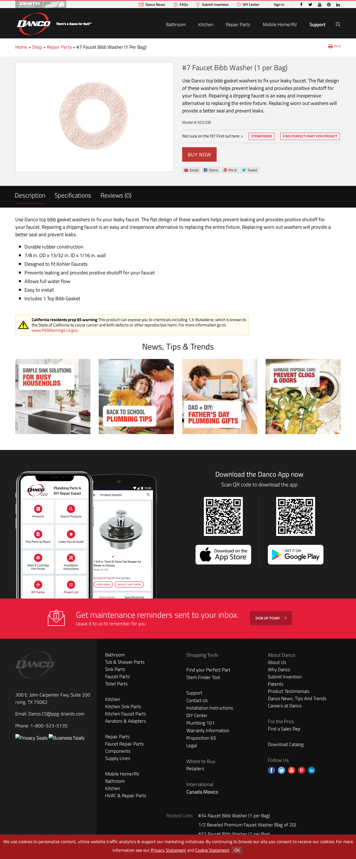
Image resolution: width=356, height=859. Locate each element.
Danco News (155, 5)
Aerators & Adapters (125, 721)
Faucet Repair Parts (124, 743)
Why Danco (279, 669)
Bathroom (176, 24)
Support (317, 24)
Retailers (195, 768)
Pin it (230, 170)
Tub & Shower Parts (125, 662)
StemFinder (261, 136)
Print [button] (337, 46)
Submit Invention (215, 5)
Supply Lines (117, 758)
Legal (191, 745)
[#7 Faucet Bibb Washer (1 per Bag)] (94, 117)
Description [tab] (30, 195)
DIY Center (251, 5)
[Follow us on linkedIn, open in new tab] (311, 770)
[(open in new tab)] (66, 738)
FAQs (184, 5)
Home (21, 47)
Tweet (249, 170)
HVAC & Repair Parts (125, 795)
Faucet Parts (117, 676)
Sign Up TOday (268, 618)
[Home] (54, 23)
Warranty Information (207, 730)
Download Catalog (286, 744)
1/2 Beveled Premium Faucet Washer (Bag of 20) (247, 824)
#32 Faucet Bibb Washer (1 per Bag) (234, 834)
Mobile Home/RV (280, 24)
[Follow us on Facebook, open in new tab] (271, 770)
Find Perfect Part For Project (310, 136)
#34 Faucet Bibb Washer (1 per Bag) (234, 815)
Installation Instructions (209, 708)
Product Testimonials (289, 691)
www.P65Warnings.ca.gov (55, 330)
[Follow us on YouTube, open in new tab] (291, 770)
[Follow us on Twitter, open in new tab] (281, 770)
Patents (275, 684)
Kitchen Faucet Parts (125, 713)
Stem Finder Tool (203, 677)
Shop (37, 47)
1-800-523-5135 (49, 725)
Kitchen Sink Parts (123, 706)
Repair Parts (238, 24)
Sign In (279, 5)
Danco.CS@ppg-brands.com (56, 713)
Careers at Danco (284, 705)
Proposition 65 (201, 738)
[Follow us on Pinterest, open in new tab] (301, 770)
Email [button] (191, 170)
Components (117, 751)
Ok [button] (237, 850)
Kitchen (205, 24)
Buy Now (199, 154)
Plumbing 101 (200, 723)
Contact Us (197, 700)
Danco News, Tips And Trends (297, 698)
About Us (277, 662)
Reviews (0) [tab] (116, 195)
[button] (338, 24)
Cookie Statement (212, 850)
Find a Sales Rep (284, 728)
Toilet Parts (116, 683)
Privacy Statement (168, 850)
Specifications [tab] (73, 195)
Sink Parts (115, 669)
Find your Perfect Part (208, 669)
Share (211, 170)
